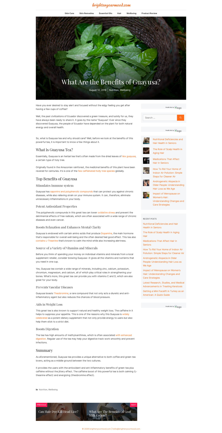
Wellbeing (132, 13)
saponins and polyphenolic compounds (71, 191)
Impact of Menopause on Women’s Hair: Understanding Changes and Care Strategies (162, 274)
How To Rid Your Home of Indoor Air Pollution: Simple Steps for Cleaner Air (167, 173)
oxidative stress (106, 212)
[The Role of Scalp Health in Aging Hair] (146, 152)
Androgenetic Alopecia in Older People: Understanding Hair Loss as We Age (168, 185)
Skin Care (69, 13)
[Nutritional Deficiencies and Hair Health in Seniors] (146, 142)
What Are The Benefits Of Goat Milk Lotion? (110, 413)
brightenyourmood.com (111, 5)
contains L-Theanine (47, 240)
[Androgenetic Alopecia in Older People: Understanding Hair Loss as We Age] (146, 184)
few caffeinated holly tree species (96, 171)
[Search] (180, 118)
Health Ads (168, 107)
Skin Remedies (86, 13)
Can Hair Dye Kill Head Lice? (58, 411)
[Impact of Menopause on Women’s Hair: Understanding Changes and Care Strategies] (146, 196)
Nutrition (43, 389)
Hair (119, 13)
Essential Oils (105, 13)
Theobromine (60, 293)
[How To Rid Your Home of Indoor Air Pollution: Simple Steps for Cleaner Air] (146, 171)
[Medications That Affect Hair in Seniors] (146, 161)
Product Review (149, 13)
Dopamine (106, 233)
